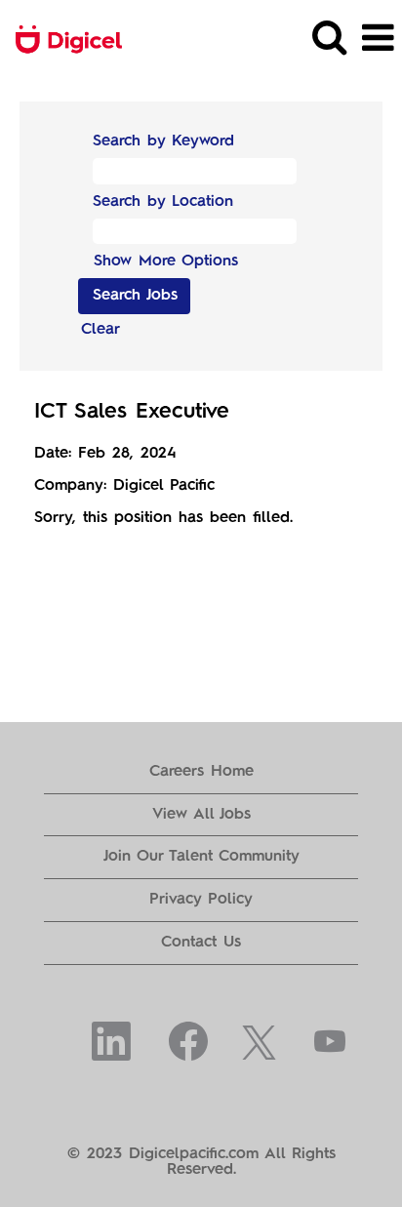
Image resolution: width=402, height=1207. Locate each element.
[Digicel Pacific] (61, 38)
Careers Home (201, 772)
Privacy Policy (201, 899)
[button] (377, 39)
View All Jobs (201, 815)
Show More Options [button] (166, 261)
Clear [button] (100, 330)
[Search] (328, 38)
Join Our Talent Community (201, 857)
